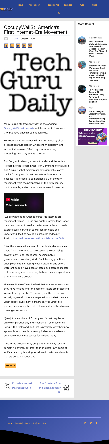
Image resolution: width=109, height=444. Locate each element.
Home (20, 5)
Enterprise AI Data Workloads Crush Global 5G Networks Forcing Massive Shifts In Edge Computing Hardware (97, 72)
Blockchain (53, 5)
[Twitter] (91, 423)
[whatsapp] (12, 46)
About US (41, 423)
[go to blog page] (103, 32)
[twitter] (18, 46)
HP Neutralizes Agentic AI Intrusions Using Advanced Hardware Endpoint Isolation (98, 96)
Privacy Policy (30, 423)
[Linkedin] (85, 423)
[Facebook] (96, 423)
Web (82, 5)
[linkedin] (24, 46)
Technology (34, 5)
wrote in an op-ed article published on (39, 238)
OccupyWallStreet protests (19, 128)
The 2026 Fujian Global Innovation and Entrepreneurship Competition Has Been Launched (97, 117)
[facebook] (6, 46)
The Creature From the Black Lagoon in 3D (50, 387)
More (94, 5)
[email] (30, 46)
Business (68, 5)
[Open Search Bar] (59, 13)
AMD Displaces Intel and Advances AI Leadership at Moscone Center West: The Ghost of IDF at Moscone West (98, 48)
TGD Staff (13, 39)
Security (10, 365)
